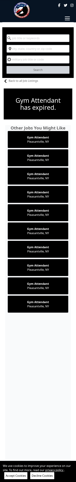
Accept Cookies (16, 476)
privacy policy (54, 470)
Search (38, 70)
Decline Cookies (42, 476)
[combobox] (38, 38)
